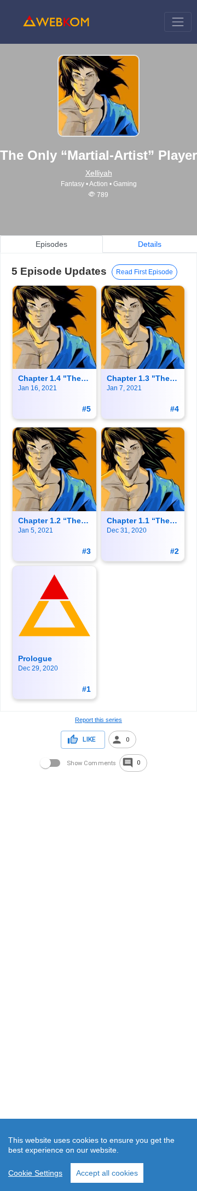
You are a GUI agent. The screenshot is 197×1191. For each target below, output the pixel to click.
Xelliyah (98, 173)
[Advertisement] (98, 871)
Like (89, 739)
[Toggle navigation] (177, 21)
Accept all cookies (107, 1173)
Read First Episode (144, 272)
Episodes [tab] (51, 244)
